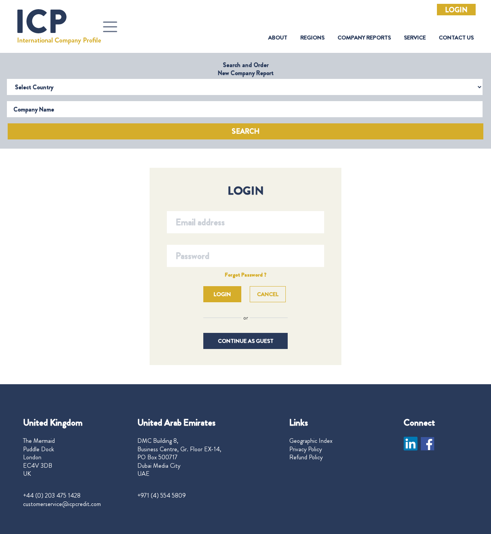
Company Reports (364, 38)
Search (246, 131)
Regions (312, 38)
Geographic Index (311, 441)
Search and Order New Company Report (246, 69)
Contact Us (456, 38)
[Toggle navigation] (110, 27)
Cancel (267, 294)
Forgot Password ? (246, 274)
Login (456, 10)
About (277, 38)
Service (415, 38)
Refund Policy (306, 457)
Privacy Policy (305, 449)
